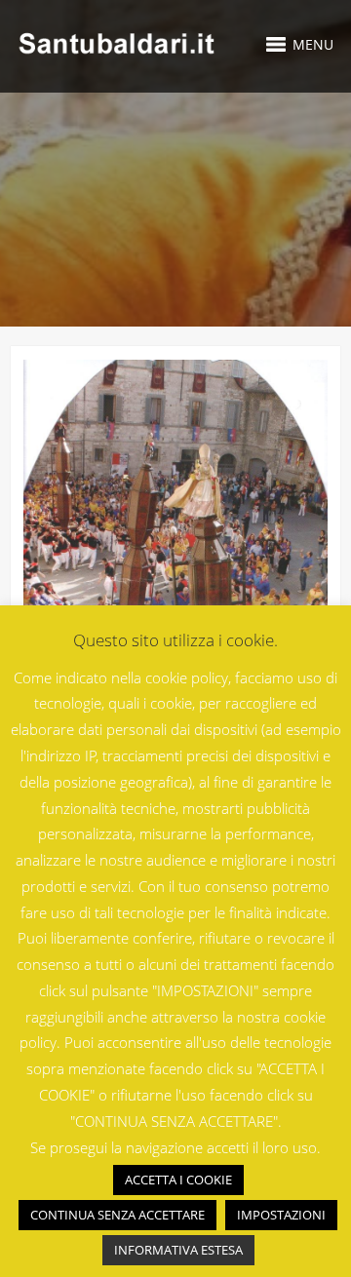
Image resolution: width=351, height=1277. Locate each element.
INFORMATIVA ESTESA (178, 1249)
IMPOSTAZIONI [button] (281, 1214)
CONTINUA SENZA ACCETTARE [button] (117, 1214)
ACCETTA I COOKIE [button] (178, 1179)
